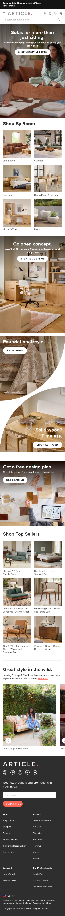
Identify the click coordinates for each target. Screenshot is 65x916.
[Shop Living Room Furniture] (17, 144)
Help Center (8, 820)
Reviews (37, 846)
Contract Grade (40, 880)
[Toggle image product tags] (8, 741)
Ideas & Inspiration (42, 820)
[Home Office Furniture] (17, 213)
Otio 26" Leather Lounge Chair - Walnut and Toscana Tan (16, 649)
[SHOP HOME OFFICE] (32, 284)
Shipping (7, 827)
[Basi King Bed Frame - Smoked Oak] (48, 554)
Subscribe (13, 804)
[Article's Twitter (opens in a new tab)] (27, 773)
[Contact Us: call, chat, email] (44, 13)
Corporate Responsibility (14, 846)
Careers (37, 852)
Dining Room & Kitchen (46, 195)
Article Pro (38, 874)
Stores (36, 859)
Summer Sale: (9, 3)
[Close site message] (59, 5)
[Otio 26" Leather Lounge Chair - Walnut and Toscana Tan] (17, 629)
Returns (6, 833)
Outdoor (38, 160)
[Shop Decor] (48, 213)
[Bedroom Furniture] (17, 178)
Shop (48, 903)
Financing (37, 833)
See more (43, 678)
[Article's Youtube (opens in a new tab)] (35, 773)
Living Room (9, 160)
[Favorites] (55, 14)
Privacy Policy (24, 900)
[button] (44, 13)
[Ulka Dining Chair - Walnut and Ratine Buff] (48, 592)
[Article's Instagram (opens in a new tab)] (5, 773)
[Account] (50, 13)
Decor (37, 229)
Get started (15, 480)
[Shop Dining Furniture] (48, 178)
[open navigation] (5, 13)
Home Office (10, 229)
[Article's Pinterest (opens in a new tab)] (12, 773)
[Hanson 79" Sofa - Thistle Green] (17, 554)
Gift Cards (37, 827)
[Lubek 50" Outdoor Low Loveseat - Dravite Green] (17, 592)
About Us (37, 839)
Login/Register (10, 874)
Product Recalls (10, 839)
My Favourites (9, 880)
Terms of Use (9, 900)
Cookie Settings (23, 903)
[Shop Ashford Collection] (32, 419)
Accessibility (38, 903)
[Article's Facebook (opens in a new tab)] (20, 773)
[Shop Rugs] (32, 368)
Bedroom (8, 195)
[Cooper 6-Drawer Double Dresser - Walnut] (48, 629)
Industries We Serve (42, 887)
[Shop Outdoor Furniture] (48, 144)
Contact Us (8, 852)
